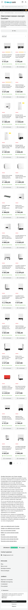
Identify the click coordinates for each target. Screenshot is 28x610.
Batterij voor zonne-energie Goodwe (9, 532)
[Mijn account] (25, 2)
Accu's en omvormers (19, 12)
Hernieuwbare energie (9, 12)
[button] (9, 52)
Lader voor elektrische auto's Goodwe (10, 526)
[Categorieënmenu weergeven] (2, 2)
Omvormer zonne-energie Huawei (9, 536)
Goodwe (3, 534)
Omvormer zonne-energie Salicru (9, 541)
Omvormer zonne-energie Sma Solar (9, 539)
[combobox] (14, 6)
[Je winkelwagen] (22, 2)
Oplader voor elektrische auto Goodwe (10, 528)
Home (2, 12)
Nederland (5, 590)
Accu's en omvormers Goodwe (8, 530)
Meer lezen (4, 597)
